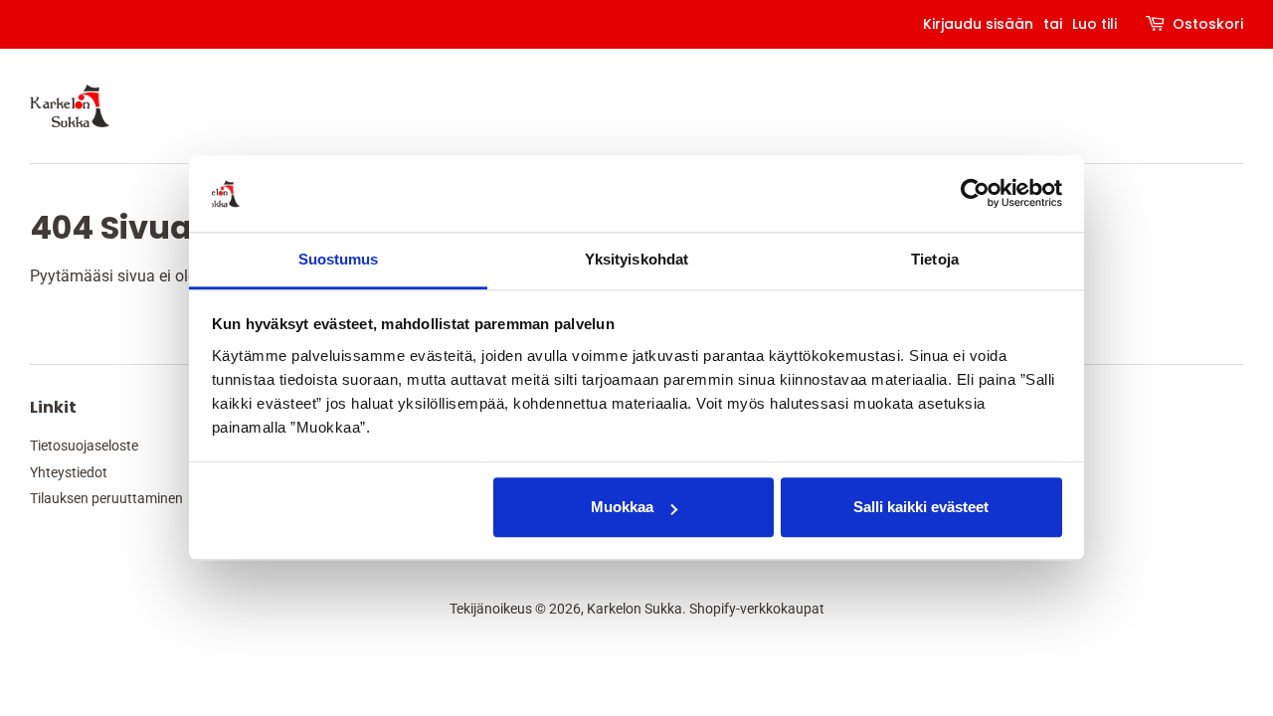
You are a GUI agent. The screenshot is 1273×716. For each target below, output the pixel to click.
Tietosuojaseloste (84, 445)
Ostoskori (1208, 24)
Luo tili (1094, 24)
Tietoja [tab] (935, 259)
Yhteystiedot (68, 472)
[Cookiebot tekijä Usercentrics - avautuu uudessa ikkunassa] (975, 194)
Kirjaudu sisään (978, 24)
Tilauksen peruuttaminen (106, 498)
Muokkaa (622, 507)
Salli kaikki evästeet (921, 507)
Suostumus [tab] (338, 259)
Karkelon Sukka (634, 609)
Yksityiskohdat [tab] (636, 259)
